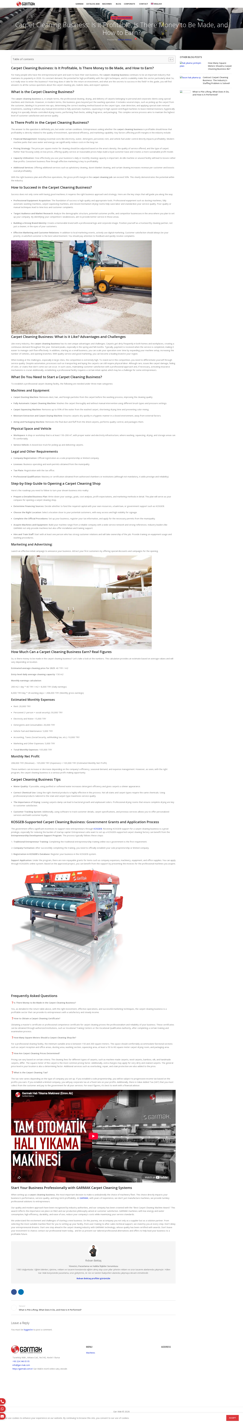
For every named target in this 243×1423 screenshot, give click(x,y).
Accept (232, 1418)
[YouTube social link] (220, 4)
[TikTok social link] (230, 4)
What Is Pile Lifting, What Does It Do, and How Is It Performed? (211, 93)
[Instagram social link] (216, 4)
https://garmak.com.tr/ (23, 1368)
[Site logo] (26, 3)
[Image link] (26, 1349)
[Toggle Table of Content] (169, 59)
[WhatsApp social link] (227, 4)
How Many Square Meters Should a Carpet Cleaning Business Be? (220, 66)
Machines (90, 1352)
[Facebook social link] (210, 4)
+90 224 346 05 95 (21, 1361)
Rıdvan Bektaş (125, 39)
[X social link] (213, 4)
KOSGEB (98, 828)
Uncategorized (124, 18)
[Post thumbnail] (193, 66)
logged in (28, 1329)
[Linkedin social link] (223, 4)
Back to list (93, 1308)
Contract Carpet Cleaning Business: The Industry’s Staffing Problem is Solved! (216, 80)
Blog (114, 18)
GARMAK (84, 1198)
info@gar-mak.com (21, 1365)
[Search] (167, 4)
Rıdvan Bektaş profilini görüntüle (93, 1278)
